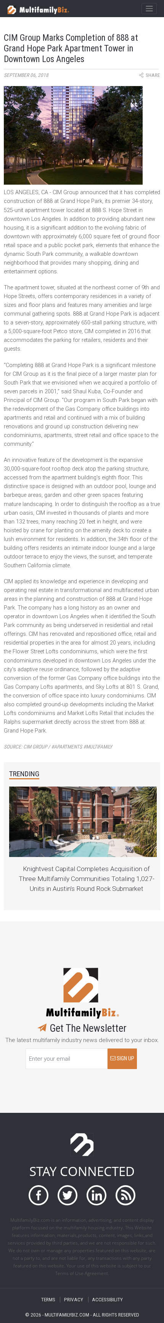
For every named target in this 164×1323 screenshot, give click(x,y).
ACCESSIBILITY (107, 1299)
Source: (58, 747)
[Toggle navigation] (148, 8)
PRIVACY (73, 1299)
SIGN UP (125, 1058)
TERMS (48, 1299)
